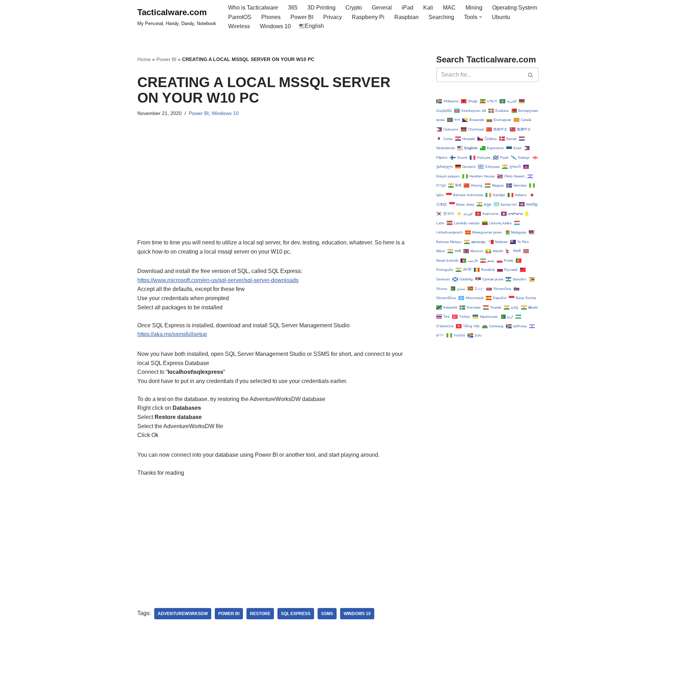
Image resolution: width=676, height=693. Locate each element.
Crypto (353, 8)
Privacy (332, 17)
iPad (407, 8)
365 (293, 8)
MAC (449, 8)
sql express (296, 613)
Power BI (301, 17)
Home (144, 59)
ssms (327, 613)
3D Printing (321, 8)
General (382, 8)
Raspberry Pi (368, 17)
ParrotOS (239, 17)
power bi (228, 613)
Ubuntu (501, 17)
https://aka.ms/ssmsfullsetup (172, 334)
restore (260, 613)
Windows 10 (275, 26)
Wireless (239, 26)
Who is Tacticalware (253, 8)
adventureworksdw (183, 613)
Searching (441, 17)
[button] (480, 17)
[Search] (531, 74)
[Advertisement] (276, 188)
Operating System (514, 8)
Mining (473, 8)
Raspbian (406, 17)
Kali (428, 8)
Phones (271, 17)
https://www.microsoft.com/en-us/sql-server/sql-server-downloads (218, 280)
